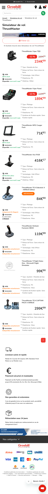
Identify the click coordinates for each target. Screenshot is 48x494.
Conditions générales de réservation (14, 472)
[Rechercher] (43, 13)
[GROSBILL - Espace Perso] (40, 7)
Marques (34, 475)
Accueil (4, 18)
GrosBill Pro (19, 2)
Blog (40, 475)
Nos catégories (10, 439)
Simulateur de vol (16, 18)
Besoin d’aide (31, 2)
